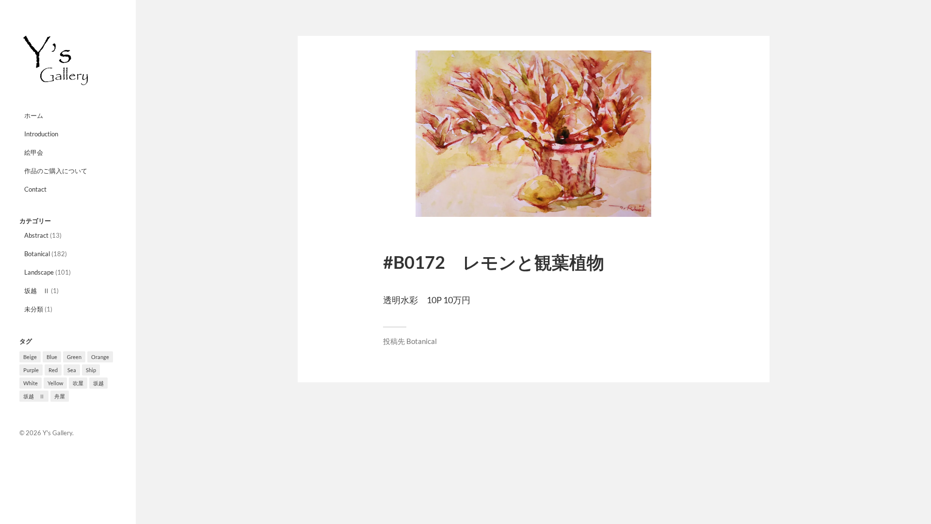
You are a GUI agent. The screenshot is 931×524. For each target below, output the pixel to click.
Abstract (36, 235)
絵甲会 (33, 152)
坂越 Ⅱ (36, 291)
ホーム (33, 115)
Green (74, 357)
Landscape (39, 272)
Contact (35, 189)
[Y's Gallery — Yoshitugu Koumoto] (67, 60)
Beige (30, 357)
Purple (31, 370)
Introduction (41, 134)
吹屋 (78, 383)
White (30, 383)
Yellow (55, 383)
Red (53, 370)
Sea (71, 370)
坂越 (98, 383)
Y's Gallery (57, 433)
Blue (52, 357)
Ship (91, 370)
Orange (100, 357)
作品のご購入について (55, 171)
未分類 (33, 309)
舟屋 (59, 396)
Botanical (37, 254)
